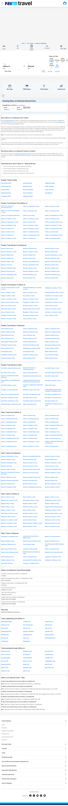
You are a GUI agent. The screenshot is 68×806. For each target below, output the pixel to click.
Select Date (26, 107)
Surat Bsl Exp (6, 105)
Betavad (19, 109)
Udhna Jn (6, 109)
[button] (57, 66)
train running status (14, 123)
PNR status (60, 122)
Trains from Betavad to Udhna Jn (10, 612)
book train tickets (8, 120)
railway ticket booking (21, 153)
